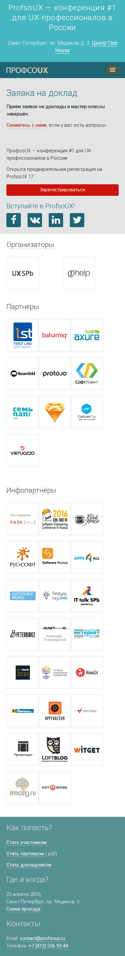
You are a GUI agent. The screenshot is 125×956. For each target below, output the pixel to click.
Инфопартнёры (31, 490)
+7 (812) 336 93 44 (48, 946)
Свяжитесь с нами (26, 125)
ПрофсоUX (27, 70)
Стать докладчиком (28, 865)
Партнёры (22, 306)
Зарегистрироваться (62, 190)
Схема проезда (23, 909)
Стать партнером (25, 853)
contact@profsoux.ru (42, 938)
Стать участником (26, 842)
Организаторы (30, 244)
